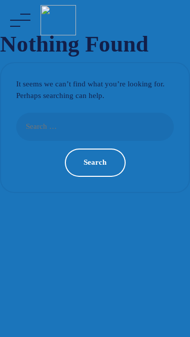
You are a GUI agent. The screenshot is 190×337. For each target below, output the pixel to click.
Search (95, 162)
